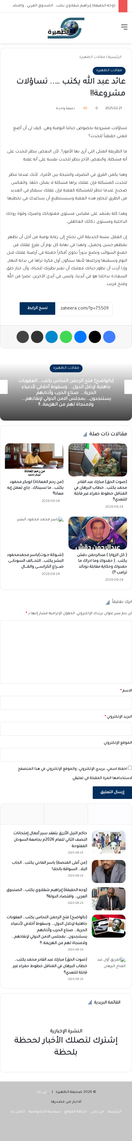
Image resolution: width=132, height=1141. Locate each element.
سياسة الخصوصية (44, 1112)
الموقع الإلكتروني (118, 743)
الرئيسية (115, 58)
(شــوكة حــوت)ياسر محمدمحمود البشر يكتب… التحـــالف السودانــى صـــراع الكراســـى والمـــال (35, 561)
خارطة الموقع (75, 1112)
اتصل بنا (18, 1112)
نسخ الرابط (37, 308)
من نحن (97, 1112)
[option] (66, 387)
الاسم (126, 691)
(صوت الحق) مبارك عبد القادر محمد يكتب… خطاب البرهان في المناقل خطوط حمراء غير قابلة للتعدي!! (50, 966)
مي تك (41, 1092)
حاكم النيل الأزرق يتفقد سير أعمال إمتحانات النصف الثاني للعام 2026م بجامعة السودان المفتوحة (50, 840)
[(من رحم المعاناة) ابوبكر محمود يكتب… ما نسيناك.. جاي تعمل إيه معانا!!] (34, 459)
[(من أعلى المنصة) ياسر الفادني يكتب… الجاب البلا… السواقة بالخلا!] (109, 871)
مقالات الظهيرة (92, 58)
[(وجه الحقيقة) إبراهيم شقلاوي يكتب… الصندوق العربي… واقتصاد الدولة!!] (109, 898)
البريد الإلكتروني (118, 717)
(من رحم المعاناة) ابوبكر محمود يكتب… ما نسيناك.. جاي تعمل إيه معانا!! (35, 488)
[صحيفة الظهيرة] (66, 28)
